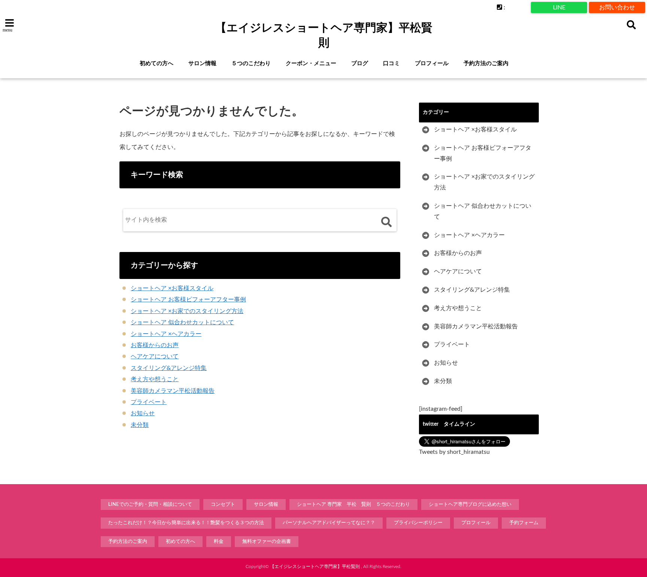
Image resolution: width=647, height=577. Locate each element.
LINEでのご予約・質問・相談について (150, 504)
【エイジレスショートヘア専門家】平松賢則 (323, 35)
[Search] (386, 221)
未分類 (140, 425)
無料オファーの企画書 (266, 541)
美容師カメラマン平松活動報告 (173, 391)
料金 (219, 541)
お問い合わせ (617, 7)
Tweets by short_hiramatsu (454, 452)
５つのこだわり (251, 63)
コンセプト (223, 504)
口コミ (391, 63)
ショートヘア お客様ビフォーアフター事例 (188, 300)
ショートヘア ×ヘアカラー (166, 334)
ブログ (359, 63)
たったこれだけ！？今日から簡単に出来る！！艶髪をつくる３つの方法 (186, 522)
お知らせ (143, 413)
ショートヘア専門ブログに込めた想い (470, 504)
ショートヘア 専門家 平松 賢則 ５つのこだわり (353, 504)
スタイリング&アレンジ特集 (169, 368)
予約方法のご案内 (486, 63)
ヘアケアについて (155, 356)
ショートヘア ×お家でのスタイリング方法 (187, 311)
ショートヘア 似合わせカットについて (182, 322)
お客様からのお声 (155, 345)
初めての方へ (156, 63)
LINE (559, 7)
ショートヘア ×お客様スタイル (172, 288)
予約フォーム (523, 522)
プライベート (149, 402)
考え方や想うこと (155, 379)
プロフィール (432, 63)
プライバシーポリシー (418, 522)
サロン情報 (202, 63)
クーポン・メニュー (311, 63)
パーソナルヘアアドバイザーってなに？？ (329, 522)
